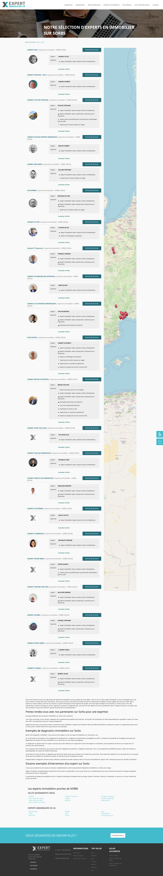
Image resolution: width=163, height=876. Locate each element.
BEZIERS (67, 811)
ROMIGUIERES (105, 800)
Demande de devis (91, 50)
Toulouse (94, 861)
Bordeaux (94, 867)
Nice (92, 870)
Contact (156, 5)
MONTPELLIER (33, 811)
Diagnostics (80, 5)
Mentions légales (78, 855)
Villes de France (113, 855)
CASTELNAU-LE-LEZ (107, 815)
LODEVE (67, 798)
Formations (127, 5)
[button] (114, 252)
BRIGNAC (68, 800)
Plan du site (76, 853)
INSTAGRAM (34, 865)
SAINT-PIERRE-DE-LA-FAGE (37, 802)
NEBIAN (31, 796)
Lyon (92, 858)
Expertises (69, 5)
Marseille (93, 855)
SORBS (42, 42)
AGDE (66, 813)
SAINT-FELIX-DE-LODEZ (36, 800)
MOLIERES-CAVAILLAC (108, 796)
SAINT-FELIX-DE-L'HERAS (36, 798)
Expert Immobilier (30, 42)
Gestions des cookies (79, 858)
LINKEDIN (33, 862)
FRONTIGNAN (105, 813)
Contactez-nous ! (118, 835)
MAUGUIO (32, 815)
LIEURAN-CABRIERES (107, 798)
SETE (102, 811)
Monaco (93, 864)
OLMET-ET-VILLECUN (71, 796)
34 (38, 42)
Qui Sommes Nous (142, 5)
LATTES (67, 815)
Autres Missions (94, 5)
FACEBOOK (33, 869)
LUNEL (31, 813)
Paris (92, 853)
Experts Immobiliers (112, 5)
